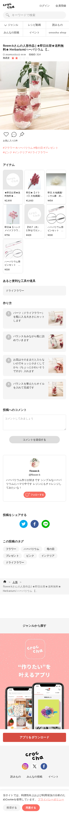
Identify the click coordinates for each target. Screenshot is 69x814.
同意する (31, 807)
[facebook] (35, 524)
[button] (6, 134)
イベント (34, 32)
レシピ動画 (34, 24)
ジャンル (13, 24)
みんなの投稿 (11, 32)
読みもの (57, 24)
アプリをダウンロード (34, 737)
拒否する (12, 807)
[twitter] (24, 524)
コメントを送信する (34, 439)
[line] (46, 524)
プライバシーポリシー (51, 799)
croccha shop (57, 32)
